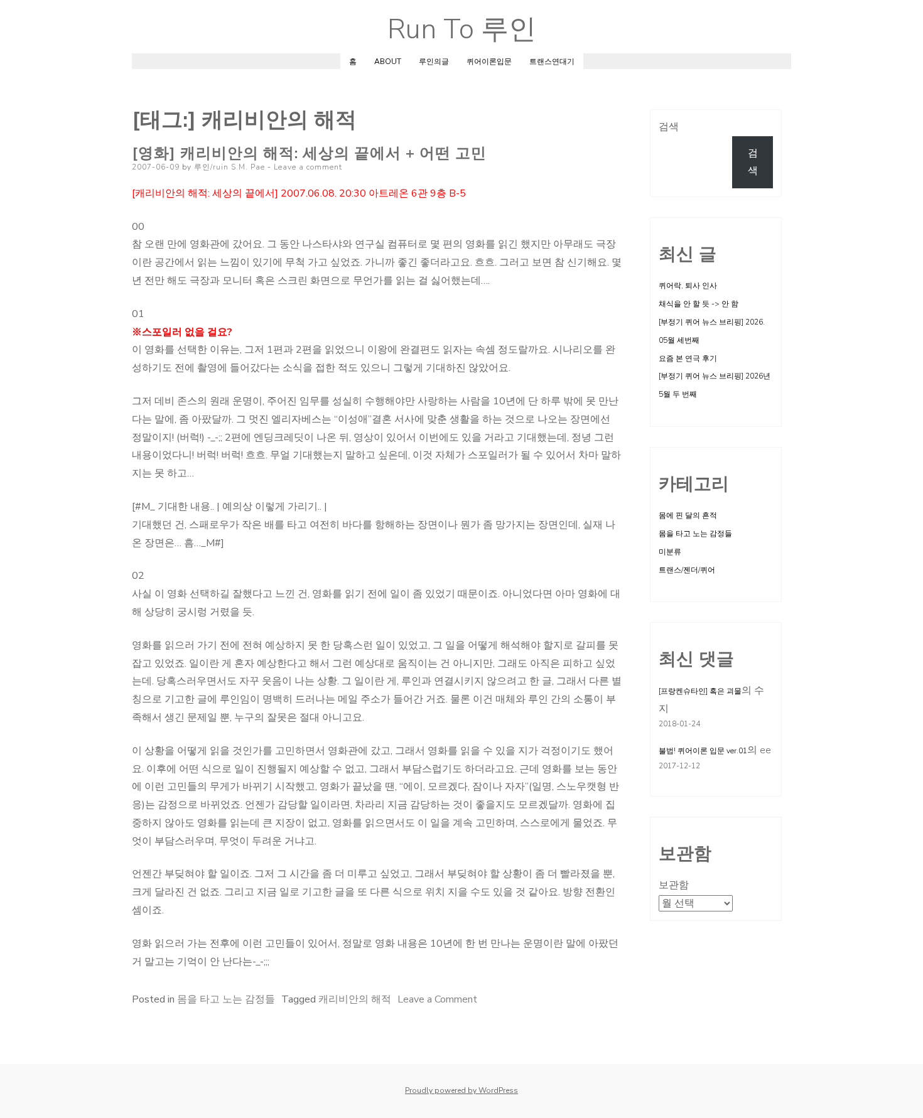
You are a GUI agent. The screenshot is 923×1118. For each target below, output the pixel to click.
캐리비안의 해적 (354, 999)
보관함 (674, 885)
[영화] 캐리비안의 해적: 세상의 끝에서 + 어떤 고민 (309, 153)
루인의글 (434, 61)
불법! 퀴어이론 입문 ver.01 (703, 751)
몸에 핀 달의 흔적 (688, 515)
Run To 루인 (461, 29)
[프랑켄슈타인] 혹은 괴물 (700, 691)
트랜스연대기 (552, 61)
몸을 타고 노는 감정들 (226, 999)
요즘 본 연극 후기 (688, 358)
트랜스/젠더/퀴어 (687, 570)
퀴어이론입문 (489, 61)
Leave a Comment (437, 999)
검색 (669, 127)
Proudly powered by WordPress (461, 1090)
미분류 (670, 552)
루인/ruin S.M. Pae (229, 167)
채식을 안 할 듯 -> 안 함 (698, 304)
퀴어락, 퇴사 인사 (688, 286)
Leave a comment (308, 167)
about (387, 61)
